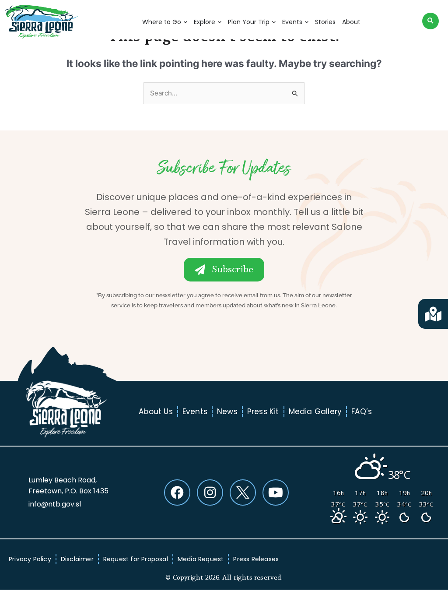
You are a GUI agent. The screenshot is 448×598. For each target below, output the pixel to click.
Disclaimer (77, 559)
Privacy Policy (30, 559)
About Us (156, 411)
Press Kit (263, 411)
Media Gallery (315, 411)
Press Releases (256, 559)
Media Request (201, 559)
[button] (430, 21)
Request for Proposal (135, 559)
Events (194, 411)
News (227, 411)
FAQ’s (361, 411)
